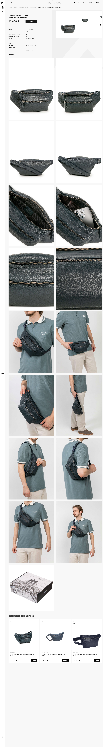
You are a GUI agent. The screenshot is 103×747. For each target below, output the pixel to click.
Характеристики (13, 27)
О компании (12, 0)
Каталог (12, 2)
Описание (11, 54)
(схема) (31, 50)
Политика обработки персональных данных (54, 0)
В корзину (31, 21)
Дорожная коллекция (23, 7)
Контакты (34, 0)
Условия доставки (18, 0)
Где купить (25, 0)
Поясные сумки (33, 7)
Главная (10, 7)
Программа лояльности (41, 0)
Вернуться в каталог (13, 12)
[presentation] (58, 25)
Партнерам (29, 0)
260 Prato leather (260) (31, 45)
